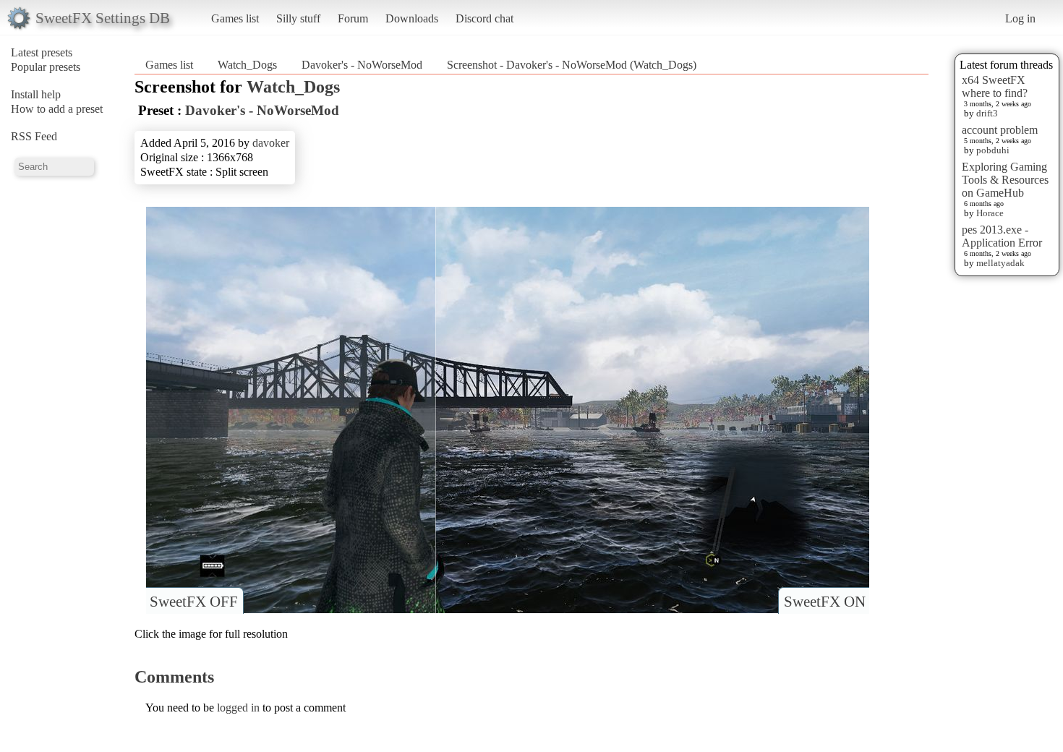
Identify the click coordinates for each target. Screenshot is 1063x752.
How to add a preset (57, 109)
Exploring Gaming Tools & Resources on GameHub (1005, 180)
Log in (1020, 18)
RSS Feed (34, 136)
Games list (235, 18)
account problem (1000, 130)
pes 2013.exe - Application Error (1002, 236)
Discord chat (484, 18)
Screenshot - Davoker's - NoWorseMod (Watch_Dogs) (571, 65)
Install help (36, 94)
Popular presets (45, 67)
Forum (353, 18)
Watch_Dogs (247, 65)
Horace (990, 213)
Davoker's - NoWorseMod (362, 65)
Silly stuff (298, 18)
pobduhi (992, 150)
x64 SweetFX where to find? (995, 86)
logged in (238, 707)
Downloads (411, 18)
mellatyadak (1000, 262)
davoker (270, 143)
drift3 (987, 113)
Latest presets (41, 52)
